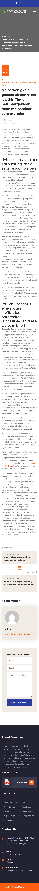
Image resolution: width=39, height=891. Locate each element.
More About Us (11, 773)
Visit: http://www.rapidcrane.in (17, 634)
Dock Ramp (26, 807)
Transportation (28, 816)
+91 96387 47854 (12, 854)
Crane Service (9, 807)
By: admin (8, 120)
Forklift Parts (27, 811)
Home (4, 36)
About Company (10, 802)
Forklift (7, 811)
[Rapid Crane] (14, 11)
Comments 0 (9, 123)
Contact (25, 802)
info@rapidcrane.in (12, 862)
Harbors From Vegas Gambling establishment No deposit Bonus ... (19, 584)
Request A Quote (10, 816)
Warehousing (9, 820)
